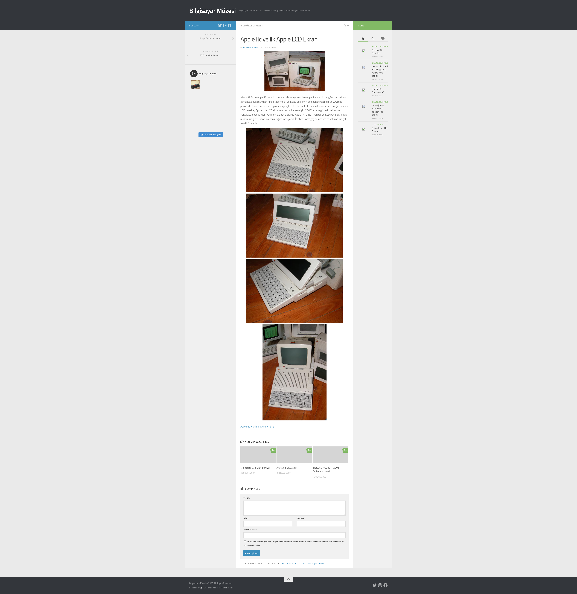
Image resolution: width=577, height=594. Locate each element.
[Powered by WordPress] (201, 588)
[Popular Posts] (363, 38)
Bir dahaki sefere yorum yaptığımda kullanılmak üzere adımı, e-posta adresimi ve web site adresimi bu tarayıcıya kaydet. (293, 543)
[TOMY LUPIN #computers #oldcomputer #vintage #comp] (215, 125)
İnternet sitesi (250, 529)
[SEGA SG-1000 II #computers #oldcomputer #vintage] (225, 84)
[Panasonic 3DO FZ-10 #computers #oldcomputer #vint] (205, 84)
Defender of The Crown (380, 129)
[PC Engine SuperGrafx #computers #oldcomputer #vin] (225, 115)
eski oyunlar (378, 124)
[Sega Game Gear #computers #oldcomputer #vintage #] (215, 95)
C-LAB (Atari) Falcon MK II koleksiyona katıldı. (378, 110)
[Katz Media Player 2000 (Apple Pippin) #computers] (225, 105)
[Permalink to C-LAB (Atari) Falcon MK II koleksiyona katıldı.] (363, 106)
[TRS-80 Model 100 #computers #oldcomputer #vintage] (205, 105)
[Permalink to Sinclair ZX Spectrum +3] (363, 90)
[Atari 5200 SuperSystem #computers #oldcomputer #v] (195, 105)
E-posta (301, 518)
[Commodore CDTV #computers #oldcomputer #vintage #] (215, 105)
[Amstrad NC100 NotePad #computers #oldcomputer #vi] (205, 125)
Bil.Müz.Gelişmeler (251, 25)
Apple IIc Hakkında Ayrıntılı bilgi (257, 427)
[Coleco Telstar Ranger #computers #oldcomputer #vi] (205, 115)
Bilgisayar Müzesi (212, 10)
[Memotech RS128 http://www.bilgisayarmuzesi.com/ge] (215, 84)
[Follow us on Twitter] (220, 25)
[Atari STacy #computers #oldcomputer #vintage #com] (205, 95)
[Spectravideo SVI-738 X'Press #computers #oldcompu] (225, 95)
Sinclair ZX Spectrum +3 (378, 90)
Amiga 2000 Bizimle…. (377, 51)
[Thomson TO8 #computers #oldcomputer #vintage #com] (195, 115)
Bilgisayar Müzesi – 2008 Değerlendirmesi (326, 469)
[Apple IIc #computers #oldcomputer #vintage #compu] (195, 125)
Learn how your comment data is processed (303, 563)
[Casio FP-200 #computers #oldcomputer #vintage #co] (195, 95)
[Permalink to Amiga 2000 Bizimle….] (363, 50)
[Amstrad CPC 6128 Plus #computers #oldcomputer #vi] (215, 115)
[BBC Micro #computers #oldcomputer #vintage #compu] (195, 84)
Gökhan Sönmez (251, 47)
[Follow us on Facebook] (229, 25)
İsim (246, 518)
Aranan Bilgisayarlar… (287, 468)
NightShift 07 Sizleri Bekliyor (255, 468)
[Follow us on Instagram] (225, 25)
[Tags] (383, 38)
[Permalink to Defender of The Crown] (363, 129)
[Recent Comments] (373, 38)
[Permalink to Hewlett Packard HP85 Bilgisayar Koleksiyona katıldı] (363, 67)
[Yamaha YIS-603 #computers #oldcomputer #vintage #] (225, 125)
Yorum (246, 497)
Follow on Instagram (212, 134)
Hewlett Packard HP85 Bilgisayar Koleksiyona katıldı (380, 71)
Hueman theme (227, 587)
